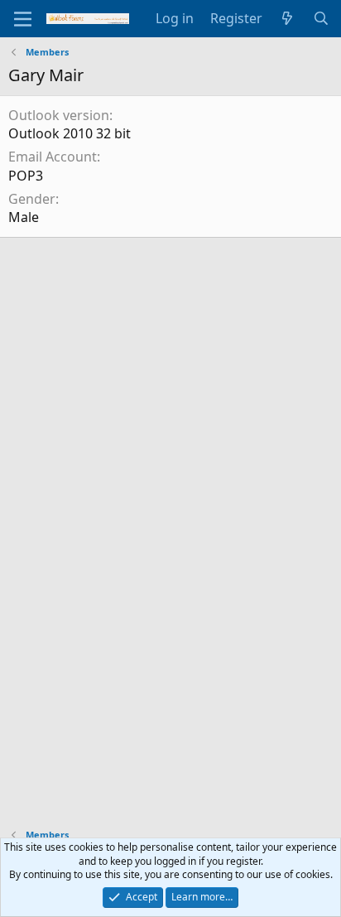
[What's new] (288, 18)
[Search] (321, 18)
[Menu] (22, 19)
